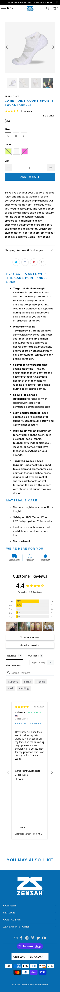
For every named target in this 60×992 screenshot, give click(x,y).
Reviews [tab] (11, 655)
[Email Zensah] (15, 938)
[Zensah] (30, 8)
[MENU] (2, 8)
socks (27, 681)
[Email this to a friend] (42, 262)
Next (52, 770)
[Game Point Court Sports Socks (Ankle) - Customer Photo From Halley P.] (24, 626)
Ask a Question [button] (31, 645)
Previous (8, 770)
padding (24, 688)
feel (10, 688)
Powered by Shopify (38, 984)
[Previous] (7, 47)
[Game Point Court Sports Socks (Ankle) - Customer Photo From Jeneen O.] (36, 626)
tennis (41, 681)
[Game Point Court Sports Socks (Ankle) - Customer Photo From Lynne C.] (48, 626)
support (13, 681)
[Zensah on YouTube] (43, 938)
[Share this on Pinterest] (34, 262)
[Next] (53, 47)
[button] (35, 833)
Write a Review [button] (32, 637)
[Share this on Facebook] (25, 262)
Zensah (23, 984)
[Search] (47, 8)
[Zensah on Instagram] (27, 938)
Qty (7, 160)
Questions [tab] (33, 655)
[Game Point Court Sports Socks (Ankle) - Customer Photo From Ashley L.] (12, 626)
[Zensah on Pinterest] (32, 938)
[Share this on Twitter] (16, 262)
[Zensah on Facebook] (21, 938)
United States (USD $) (28, 956)
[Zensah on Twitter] (38, 938)
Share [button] (22, 827)
